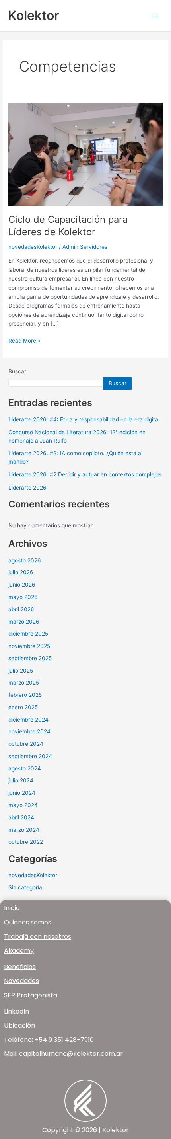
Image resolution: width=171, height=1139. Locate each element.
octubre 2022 (25, 842)
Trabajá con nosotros (37, 936)
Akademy (19, 950)
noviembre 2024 (29, 731)
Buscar (17, 371)
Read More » (24, 340)
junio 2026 (21, 584)
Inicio (12, 908)
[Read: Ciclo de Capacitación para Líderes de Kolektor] (85, 153)
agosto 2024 (24, 768)
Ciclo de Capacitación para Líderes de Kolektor (68, 226)
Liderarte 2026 (27, 487)
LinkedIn (16, 1011)
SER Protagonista (30, 995)
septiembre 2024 (30, 756)
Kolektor (33, 15)
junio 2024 (21, 793)
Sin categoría (25, 887)
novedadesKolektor (32, 247)
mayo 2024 (23, 805)
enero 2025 (23, 707)
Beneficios (20, 966)
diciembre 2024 (28, 719)
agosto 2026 (24, 560)
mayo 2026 (23, 597)
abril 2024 (21, 817)
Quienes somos (27, 922)
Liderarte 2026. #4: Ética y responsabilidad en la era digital (83, 419)
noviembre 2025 (29, 646)
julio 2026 (20, 572)
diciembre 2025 (28, 633)
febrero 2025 (25, 695)
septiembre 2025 (30, 658)
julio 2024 (20, 780)
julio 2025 (20, 670)
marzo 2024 (23, 830)
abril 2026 (21, 609)
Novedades (21, 980)
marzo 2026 (23, 621)
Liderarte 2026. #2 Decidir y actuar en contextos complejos (84, 474)
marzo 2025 (23, 682)
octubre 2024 (25, 744)
